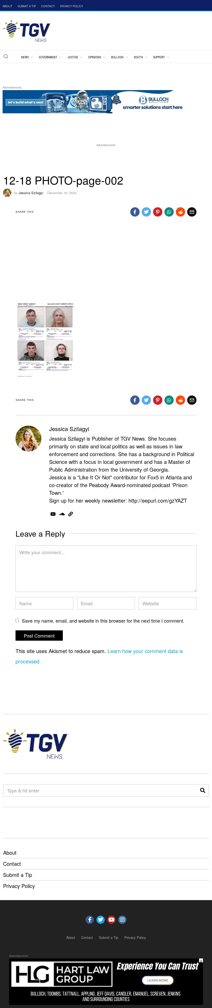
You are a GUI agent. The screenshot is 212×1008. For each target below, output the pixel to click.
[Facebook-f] (90, 920)
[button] (5, 56)
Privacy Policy (19, 886)
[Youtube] (111, 920)
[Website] (70, 514)
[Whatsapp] (169, 212)
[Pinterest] (157, 212)
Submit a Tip (17, 874)
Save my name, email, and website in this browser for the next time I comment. (103, 620)
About (10, 852)
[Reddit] (180, 212)
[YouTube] (53, 514)
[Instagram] (122, 920)
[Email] (191, 212)
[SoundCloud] (62, 514)
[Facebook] (135, 212)
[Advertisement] (106, 159)
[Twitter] (146, 212)
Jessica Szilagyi (31, 192)
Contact (12, 863)
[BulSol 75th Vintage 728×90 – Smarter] (97, 101)
